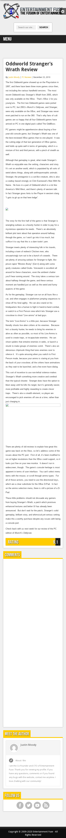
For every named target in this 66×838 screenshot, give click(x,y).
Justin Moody (14, 77)
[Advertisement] (33, 50)
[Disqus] (33, 601)
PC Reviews (26, 77)
